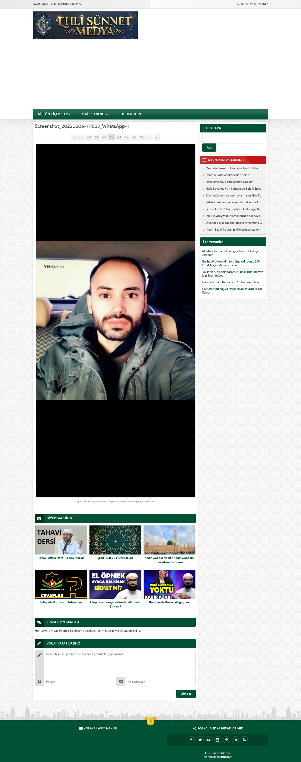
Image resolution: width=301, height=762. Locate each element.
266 (141, 137)
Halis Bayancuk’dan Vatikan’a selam (229, 182)
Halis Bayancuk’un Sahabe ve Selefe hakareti (234, 189)
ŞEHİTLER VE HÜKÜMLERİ (115, 558)
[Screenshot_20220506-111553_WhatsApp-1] (115, 320)
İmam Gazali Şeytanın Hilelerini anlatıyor (233, 229)
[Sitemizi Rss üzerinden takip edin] (244, 739)
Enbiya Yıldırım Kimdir (216, 282)
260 (96, 137)
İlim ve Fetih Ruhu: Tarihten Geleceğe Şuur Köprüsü (234, 209)
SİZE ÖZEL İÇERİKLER (53, 114)
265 (134, 137)
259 (89, 137)
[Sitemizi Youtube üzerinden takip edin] (209, 739)
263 (119, 137)
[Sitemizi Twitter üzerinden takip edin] (200, 739)
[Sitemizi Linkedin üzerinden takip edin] (235, 739)
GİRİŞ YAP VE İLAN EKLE (252, 4)
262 (111, 137)
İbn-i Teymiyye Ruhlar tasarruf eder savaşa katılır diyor (234, 216)
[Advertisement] (150, 75)
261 (104, 137)
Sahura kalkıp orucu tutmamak (61, 602)
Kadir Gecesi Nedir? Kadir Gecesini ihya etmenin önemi (170, 560)
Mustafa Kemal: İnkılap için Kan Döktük (232, 168)
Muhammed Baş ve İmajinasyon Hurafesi (229, 289)
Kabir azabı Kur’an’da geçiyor (169, 602)
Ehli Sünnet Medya (217, 753)
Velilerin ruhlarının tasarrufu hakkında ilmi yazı (234, 202)
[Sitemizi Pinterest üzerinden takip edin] (226, 739)
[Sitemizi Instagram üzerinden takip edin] (217, 739)
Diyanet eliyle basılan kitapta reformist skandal (234, 223)
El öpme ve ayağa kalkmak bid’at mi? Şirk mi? (115, 604)
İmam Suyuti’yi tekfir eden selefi (227, 175)
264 (126, 137)
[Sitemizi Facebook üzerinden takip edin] (191, 739)
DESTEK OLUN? (131, 114)
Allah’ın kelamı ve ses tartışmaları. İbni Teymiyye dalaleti (234, 195)
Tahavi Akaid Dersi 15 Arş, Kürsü (61, 558)
